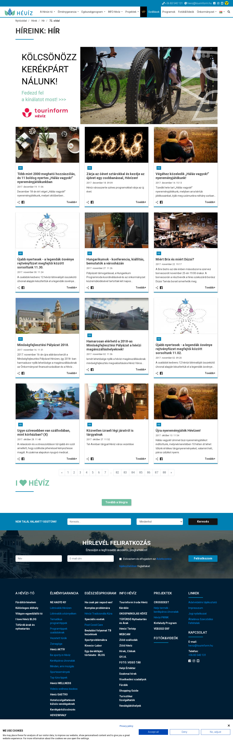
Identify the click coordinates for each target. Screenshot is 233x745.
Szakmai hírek (128, 673)
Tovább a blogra (116, 502)
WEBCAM (124, 634)
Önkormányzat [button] (206, 11)
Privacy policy (126, 726)
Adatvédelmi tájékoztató (202, 602)
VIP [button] (143, 11)
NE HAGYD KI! (58, 602)
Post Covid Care (94, 624)
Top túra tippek (58, 677)
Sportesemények (60, 671)
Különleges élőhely (26, 608)
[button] (222, 12)
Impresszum (195, 608)
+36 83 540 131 (197, 655)
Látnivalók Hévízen (61, 608)
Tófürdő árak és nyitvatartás (25, 626)
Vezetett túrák (58, 638)
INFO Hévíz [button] (114, 11)
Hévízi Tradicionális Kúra (98, 613)
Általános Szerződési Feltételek (200, 621)
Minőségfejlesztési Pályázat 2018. (43, 345)
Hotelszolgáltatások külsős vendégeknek (62, 702)
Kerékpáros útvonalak (62, 660)
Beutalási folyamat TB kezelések (98, 632)
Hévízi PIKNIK (161, 617)
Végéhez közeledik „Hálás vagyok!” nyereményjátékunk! (182, 176)
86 (148, 472)
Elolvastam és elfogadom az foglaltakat (145, 562)
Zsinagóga (56, 643)
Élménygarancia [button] (67, 11)
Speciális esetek (94, 619)
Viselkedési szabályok (132, 679)
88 (164, 472)
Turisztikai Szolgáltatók (127, 698)
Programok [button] (168, 11)
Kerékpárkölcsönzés (62, 709)
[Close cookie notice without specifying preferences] (228, 725)
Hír (20, 168)
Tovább (71, 202)
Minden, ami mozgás (62, 666)
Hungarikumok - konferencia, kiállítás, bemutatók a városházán (115, 261)
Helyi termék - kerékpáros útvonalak (166, 610)
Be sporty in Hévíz (60, 655)
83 (125, 472)
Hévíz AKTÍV (57, 649)
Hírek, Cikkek (127, 651)
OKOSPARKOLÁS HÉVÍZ (133, 613)
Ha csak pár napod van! (98, 602)
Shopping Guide (128, 690)
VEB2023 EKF (161, 628)
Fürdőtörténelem (25, 602)
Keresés (203, 521)
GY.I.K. (123, 656)
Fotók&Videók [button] (186, 11)
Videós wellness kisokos (64, 688)
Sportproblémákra (96, 639)
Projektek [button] (131, 11)
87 (156, 472)
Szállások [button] (153, 11)
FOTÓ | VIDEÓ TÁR (130, 662)
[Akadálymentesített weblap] (227, 3)
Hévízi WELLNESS (60, 683)
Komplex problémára (97, 608)
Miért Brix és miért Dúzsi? (175, 259)
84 (133, 472)
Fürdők (123, 685)
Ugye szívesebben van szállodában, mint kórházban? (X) (43, 432)
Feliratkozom (203, 558)
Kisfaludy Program (165, 623)
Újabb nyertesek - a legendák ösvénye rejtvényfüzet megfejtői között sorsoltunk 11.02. (184, 349)
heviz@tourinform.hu (200, 645)
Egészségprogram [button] (92, 11)
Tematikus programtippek (58, 621)
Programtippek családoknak (58, 630)
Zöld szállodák (128, 639)
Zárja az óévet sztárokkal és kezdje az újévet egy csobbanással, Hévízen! (115, 176)
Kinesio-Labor (93, 645)
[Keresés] (228, 12)
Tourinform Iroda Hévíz (133, 602)
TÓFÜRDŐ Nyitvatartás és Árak (133, 621)
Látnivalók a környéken (63, 613)
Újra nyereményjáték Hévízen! (178, 430)
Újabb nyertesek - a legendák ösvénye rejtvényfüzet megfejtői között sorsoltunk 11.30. (45, 263)
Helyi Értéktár (127, 668)
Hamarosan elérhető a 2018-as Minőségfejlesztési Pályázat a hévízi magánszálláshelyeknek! (113, 345)
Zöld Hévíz (125, 645)
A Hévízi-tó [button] (46, 11)
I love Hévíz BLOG (25, 619)
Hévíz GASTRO (59, 694)
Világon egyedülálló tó (29, 613)
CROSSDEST (161, 602)
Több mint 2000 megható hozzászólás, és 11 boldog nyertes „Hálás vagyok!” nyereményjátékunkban (46, 178)
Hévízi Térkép (127, 628)
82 (117, 472)
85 (141, 472)
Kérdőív (124, 608)
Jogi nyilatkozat (197, 613)
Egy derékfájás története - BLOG (95, 653)
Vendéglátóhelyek (130, 705)
